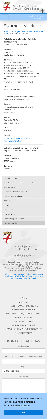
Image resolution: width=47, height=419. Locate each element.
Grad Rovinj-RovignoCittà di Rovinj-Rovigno (26, 8)
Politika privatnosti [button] (21, 405)
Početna (23, 298)
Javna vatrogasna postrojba (14, 219)
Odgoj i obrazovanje (23, 321)
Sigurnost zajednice (11, 223)
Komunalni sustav (23, 318)
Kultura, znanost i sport (23, 325)
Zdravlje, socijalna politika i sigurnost (23, 329)
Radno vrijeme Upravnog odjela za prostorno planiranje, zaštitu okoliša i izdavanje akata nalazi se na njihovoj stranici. (23, 276)
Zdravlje (7, 201)
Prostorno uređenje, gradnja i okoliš (23, 314)
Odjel (23, 367)
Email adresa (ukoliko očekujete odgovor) (23, 357)
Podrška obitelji (10, 187)
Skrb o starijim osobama (13, 196)
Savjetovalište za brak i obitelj (15, 192)
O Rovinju (23, 302)
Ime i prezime (23, 346)
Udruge (7, 205)
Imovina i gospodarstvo (23, 310)
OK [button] (23, 412)
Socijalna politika (10, 178)
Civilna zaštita (9, 214)
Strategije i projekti (23, 333)
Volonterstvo (9, 210)
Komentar (23, 376)
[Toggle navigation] (5, 17)
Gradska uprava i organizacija (23, 306)
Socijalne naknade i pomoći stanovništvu (19, 183)
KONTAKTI (38, 19)
